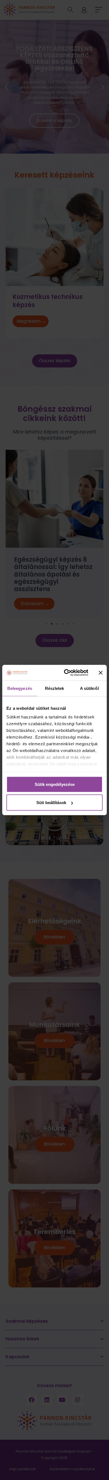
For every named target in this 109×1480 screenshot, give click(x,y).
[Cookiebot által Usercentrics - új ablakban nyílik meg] (66, 672)
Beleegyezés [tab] (19, 688)
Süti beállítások (51, 802)
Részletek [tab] (54, 688)
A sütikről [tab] (89, 688)
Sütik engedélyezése (55, 784)
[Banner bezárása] (101, 673)
